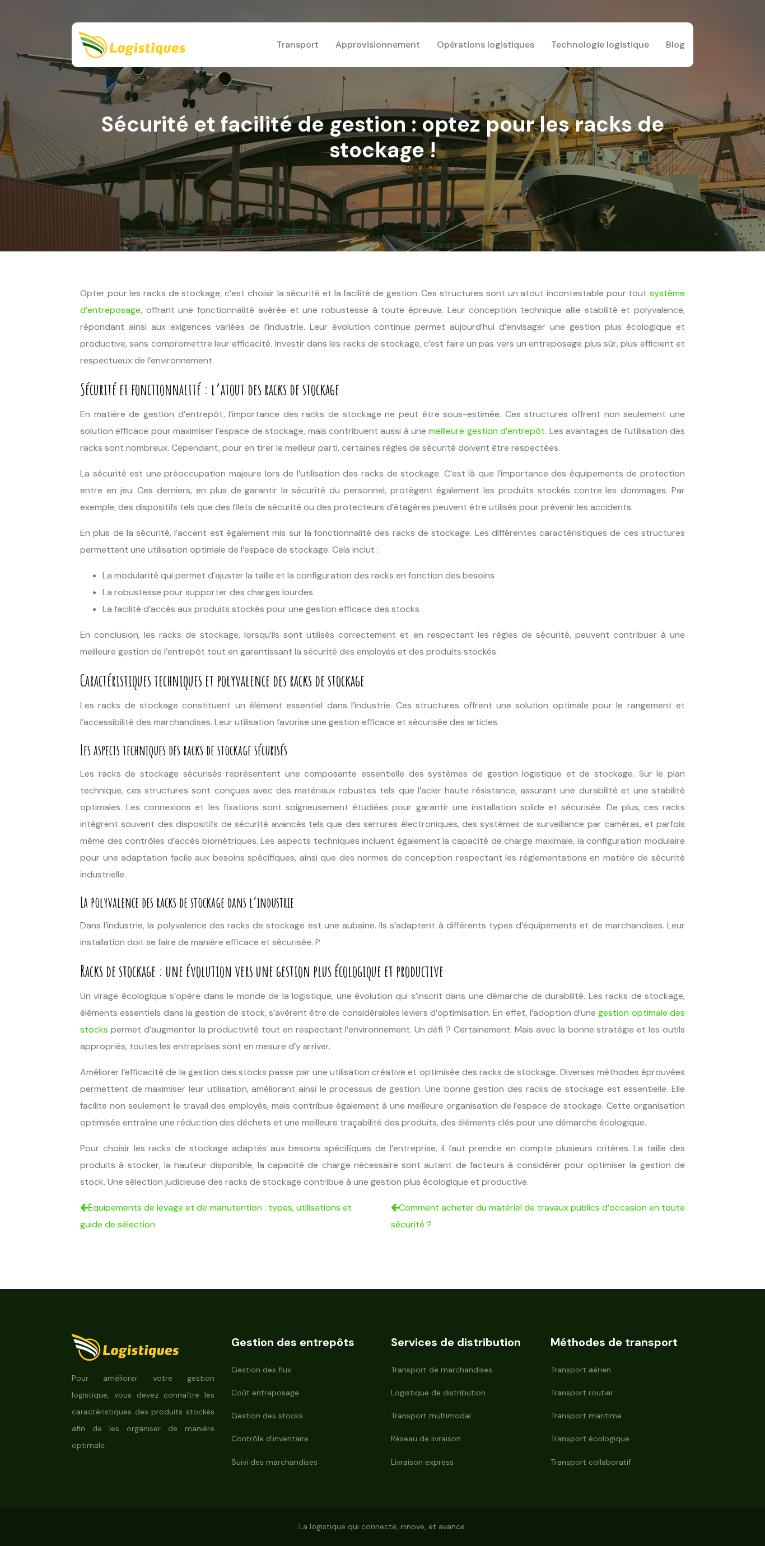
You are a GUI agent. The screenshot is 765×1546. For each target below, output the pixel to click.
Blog (675, 44)
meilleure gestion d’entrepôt (486, 431)
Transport (298, 44)
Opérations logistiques (485, 44)
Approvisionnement (377, 44)
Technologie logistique (600, 44)
